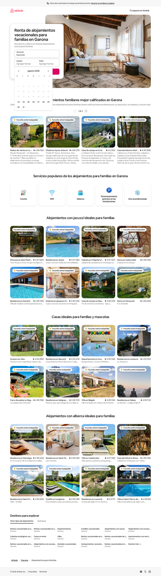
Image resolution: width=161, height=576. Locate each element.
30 (18, 107)
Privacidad (32, 572)
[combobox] (36, 54)
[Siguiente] (86, 111)
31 (23, 107)
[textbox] (25, 63)
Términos (43, 572)
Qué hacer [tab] (42, 521)
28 (43, 102)
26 (33, 102)
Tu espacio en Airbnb (139, 10)
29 (48, 102)
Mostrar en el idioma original (102, 3)
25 (28, 102)
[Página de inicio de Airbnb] (16, 11)
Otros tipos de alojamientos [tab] (21, 521)
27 (38, 102)
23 (19, 102)
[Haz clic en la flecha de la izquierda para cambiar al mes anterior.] (19, 71)
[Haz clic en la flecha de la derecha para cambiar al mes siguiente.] (48, 71)
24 (24, 102)
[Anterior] (75, 111)
